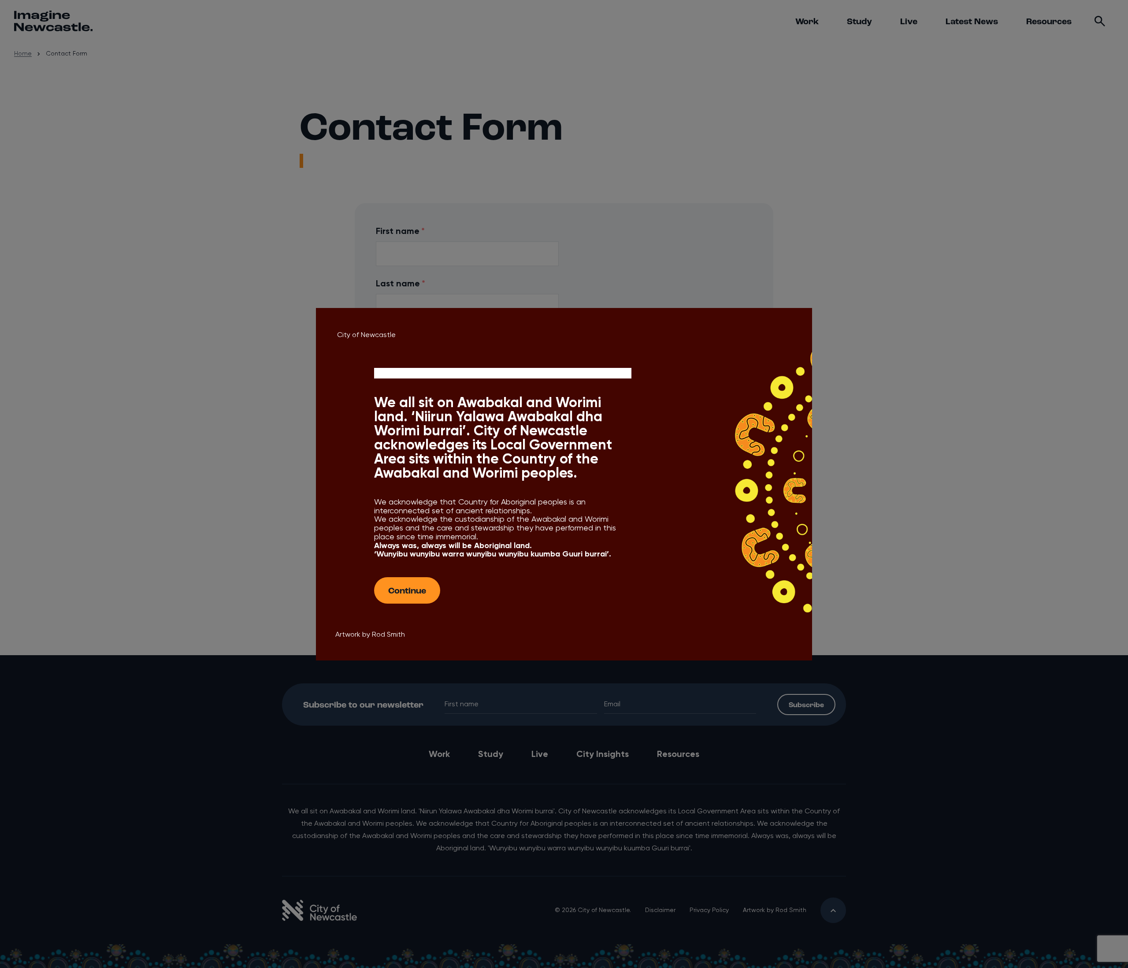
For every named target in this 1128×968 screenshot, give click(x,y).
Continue (407, 590)
